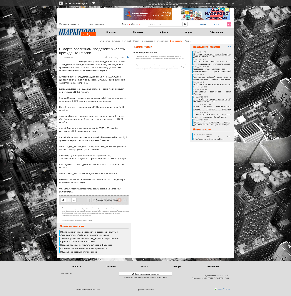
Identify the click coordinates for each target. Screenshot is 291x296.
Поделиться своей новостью (146, 274)
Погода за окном (96, 24)
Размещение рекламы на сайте (88, 289)
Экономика (162, 40)
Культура (116, 40)
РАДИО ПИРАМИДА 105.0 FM (80, 3)
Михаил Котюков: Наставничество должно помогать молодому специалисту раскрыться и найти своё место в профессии (212, 110)
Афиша (164, 32)
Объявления (216, 32)
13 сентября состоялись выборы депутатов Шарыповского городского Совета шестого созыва (89, 240)
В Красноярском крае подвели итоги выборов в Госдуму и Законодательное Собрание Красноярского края (89, 233)
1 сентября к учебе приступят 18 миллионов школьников (212, 100)
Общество (105, 40)
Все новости (176, 40)
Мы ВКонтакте (171, 3)
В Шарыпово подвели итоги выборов (78, 251)
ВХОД (201, 24)
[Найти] (185, 24)
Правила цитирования (145, 289)
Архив (188, 40)
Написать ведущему (156, 3)
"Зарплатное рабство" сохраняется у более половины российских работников (212, 78)
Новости (111, 32)
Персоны (138, 32)
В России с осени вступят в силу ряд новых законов (212, 85)
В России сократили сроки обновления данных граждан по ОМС (212, 55)
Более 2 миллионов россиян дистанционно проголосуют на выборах (212, 123)
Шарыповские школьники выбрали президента (83, 248)
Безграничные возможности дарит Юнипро (212, 92)
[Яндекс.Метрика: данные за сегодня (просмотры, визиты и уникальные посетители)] (222, 289)
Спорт (136, 40)
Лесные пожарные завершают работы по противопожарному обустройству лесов (212, 62)
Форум (188, 32)
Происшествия (148, 40)
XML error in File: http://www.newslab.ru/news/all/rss (212, 137)
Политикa (126, 40)
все (229, 46)
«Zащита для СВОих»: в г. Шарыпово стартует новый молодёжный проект (212, 115)
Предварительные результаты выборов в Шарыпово (86, 244)
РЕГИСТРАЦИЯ (212, 24)
